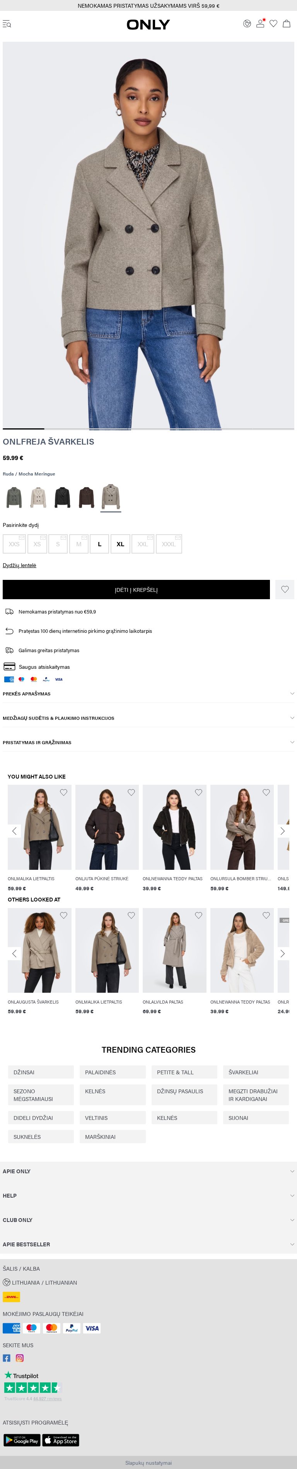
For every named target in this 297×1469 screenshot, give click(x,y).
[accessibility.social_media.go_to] (6, 1359)
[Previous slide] (14, 831)
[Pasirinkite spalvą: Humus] (38, 497)
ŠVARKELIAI (243, 1072)
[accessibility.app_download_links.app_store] (60, 1446)
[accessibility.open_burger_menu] (7, 24)
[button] (14, 544)
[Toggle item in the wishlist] (284, 589)
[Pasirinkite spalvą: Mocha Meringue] (111, 498)
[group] (40, 839)
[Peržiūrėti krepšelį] (286, 24)
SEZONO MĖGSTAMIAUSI (33, 1095)
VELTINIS (96, 1117)
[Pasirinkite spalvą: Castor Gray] (14, 497)
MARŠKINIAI (100, 1136)
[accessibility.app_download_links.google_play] (22, 1446)
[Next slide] (282, 831)
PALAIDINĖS (100, 1072)
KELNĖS (95, 1091)
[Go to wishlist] (273, 25)
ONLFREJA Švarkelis (48, 441)
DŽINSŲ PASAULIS (180, 1091)
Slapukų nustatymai (148, 1462)
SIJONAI (238, 1117)
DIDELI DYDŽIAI (33, 1117)
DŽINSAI (24, 1072)
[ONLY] (148, 27)
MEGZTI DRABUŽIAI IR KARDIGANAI (253, 1095)
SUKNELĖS (27, 1136)
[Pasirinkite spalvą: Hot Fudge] (87, 497)
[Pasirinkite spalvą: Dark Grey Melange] (62, 497)
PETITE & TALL (175, 1072)
